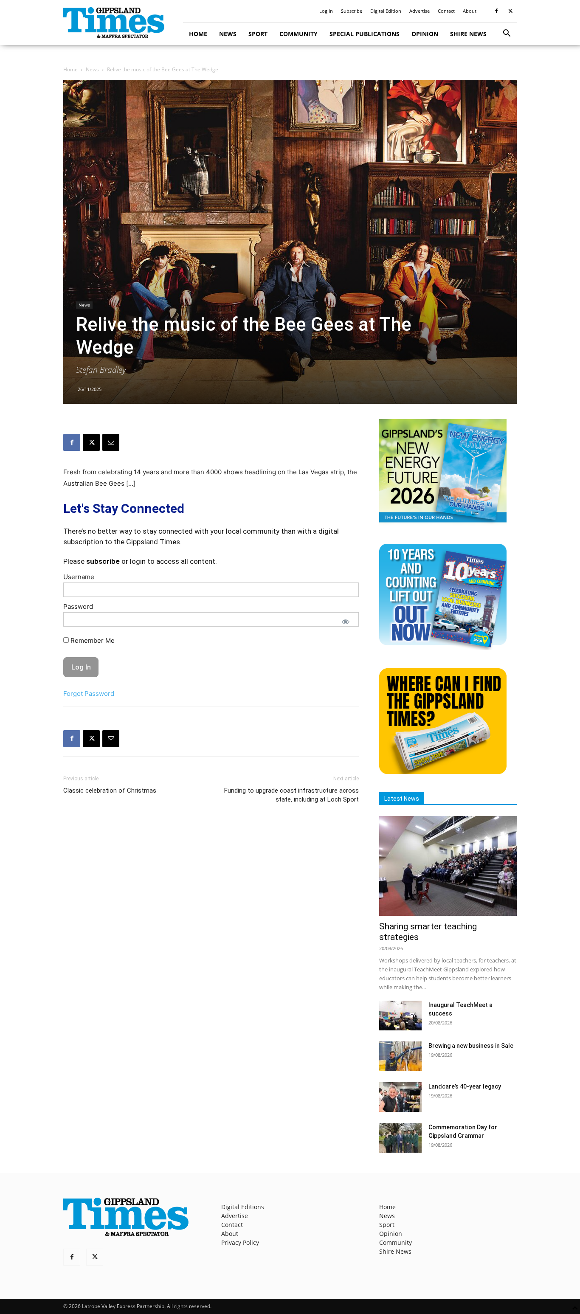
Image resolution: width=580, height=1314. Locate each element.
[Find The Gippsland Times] (443, 772)
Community (298, 34)
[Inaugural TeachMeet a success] (400, 1015)
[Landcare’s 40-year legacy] (400, 1097)
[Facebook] (496, 11)
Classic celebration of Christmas (109, 790)
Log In (326, 11)
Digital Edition (385, 11)
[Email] (110, 442)
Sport (257, 34)
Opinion (424, 34)
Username (78, 577)
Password (78, 606)
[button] (506, 34)
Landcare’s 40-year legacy (464, 1086)
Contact (446, 11)
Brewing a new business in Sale (470, 1045)
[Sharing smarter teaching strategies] (448, 866)
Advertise (419, 11)
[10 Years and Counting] (443, 648)
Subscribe (351, 11)
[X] (510, 11)
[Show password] (345, 621)
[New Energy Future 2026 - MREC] (443, 523)
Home (198, 34)
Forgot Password (88, 693)
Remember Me (92, 640)
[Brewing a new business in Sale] (400, 1056)
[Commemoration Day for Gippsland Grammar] (400, 1138)
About (469, 11)
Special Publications (364, 34)
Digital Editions (242, 1207)
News (228, 34)
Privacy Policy (240, 1242)
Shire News (468, 34)
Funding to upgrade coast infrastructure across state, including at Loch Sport (291, 795)
